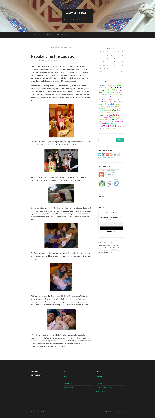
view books (116, 179)
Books (101, 87)
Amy (47, 60)
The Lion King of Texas (104, 387)
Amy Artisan (77, 13)
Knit (106, 101)
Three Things (111, 124)
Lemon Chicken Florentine (105, 395)
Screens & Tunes (117, 113)
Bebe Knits (110, 85)
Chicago (101, 90)
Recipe (107, 111)
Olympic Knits (109, 104)
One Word (118, 104)
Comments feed (68, 383)
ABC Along (102, 85)
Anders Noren (115, 411)
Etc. (113, 92)
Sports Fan (108, 117)
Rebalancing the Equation (54, 56)
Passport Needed (104, 106)
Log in (65, 376)
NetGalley (101, 104)
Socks (100, 117)
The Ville (109, 121)
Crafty (118, 90)
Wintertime (111, 128)
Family (118, 92)
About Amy (36, 35)
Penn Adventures (116, 106)
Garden (115, 95)
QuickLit (101, 110)
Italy (110, 99)
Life (109, 101)
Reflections (115, 110)
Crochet (100, 92)
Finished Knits (105, 94)
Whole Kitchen (62, 35)
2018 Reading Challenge (109, 170)
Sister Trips (115, 115)
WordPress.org (68, 387)
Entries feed (67, 380)
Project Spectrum (114, 108)
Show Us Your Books (104, 115)
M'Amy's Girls (116, 101)
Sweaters (108, 119)
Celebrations (116, 87)
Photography (102, 108)
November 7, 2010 (37, 60)
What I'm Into (110, 126)
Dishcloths (108, 92)
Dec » (121, 71)
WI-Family (102, 128)
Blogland (118, 85)
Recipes (100, 383)
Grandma (106, 97)
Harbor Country (115, 97)
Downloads (48, 35)
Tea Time (114, 119)
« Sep (100, 71)
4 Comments (55, 60)
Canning (107, 88)
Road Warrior (105, 112)
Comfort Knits (110, 90)
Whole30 (121, 126)
